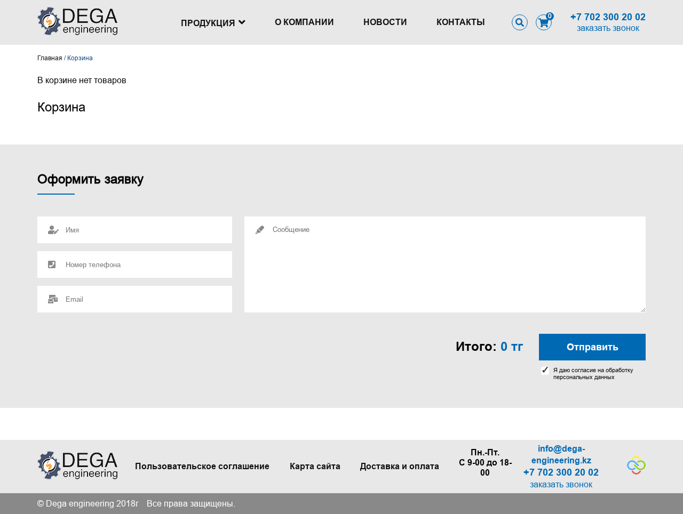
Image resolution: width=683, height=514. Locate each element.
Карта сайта (315, 466)
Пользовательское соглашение (202, 466)
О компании (304, 22)
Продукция (208, 23)
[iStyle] (636, 471)
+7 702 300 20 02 (608, 17)
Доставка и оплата (399, 466)
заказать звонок (608, 28)
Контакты (460, 22)
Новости (385, 22)
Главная (49, 58)
